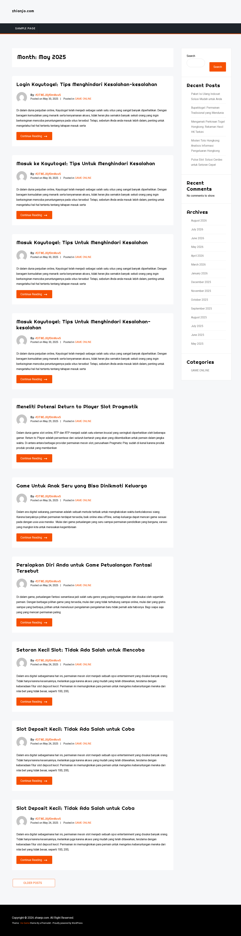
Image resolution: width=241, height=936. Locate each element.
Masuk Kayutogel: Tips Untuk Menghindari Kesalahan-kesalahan (83, 324)
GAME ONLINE (83, 98)
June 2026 (197, 238)
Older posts (32, 883)
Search (191, 56)
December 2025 (201, 282)
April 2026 (197, 255)
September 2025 (201, 308)
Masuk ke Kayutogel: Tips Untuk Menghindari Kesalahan (85, 163)
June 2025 (197, 335)
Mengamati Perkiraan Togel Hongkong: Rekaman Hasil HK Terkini (208, 127)
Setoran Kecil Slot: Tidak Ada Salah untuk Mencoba (80, 650)
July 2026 (197, 229)
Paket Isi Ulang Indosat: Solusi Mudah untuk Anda (206, 96)
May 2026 (197, 247)
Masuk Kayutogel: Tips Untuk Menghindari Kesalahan (82, 242)
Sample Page (25, 28)
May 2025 (197, 343)
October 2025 (199, 299)
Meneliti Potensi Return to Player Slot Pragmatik (77, 406)
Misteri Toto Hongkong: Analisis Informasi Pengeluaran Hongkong (205, 145)
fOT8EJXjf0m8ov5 (48, 95)
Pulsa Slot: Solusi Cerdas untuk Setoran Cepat (206, 162)
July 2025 (197, 326)
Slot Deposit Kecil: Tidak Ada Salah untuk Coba (75, 729)
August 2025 (199, 317)
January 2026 (199, 273)
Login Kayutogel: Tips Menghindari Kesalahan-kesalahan (86, 84)
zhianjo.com (23, 11)
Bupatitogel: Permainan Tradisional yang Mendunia (207, 110)
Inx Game (25, 923)
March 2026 (198, 264)
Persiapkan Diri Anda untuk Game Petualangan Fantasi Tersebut (84, 568)
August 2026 (199, 220)
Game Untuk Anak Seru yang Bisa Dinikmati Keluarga (81, 485)
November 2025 (201, 291)
